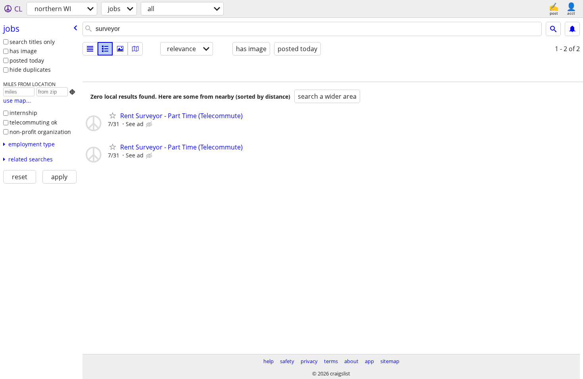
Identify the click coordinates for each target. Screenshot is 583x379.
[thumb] (105, 49)
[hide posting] (150, 124)
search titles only (32, 42)
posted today (27, 60)
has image (23, 51)
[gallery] (120, 49)
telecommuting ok (33, 122)
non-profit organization (40, 132)
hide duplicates (30, 69)
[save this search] (572, 29)
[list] (90, 49)
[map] (135, 49)
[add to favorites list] (112, 115)
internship (23, 113)
